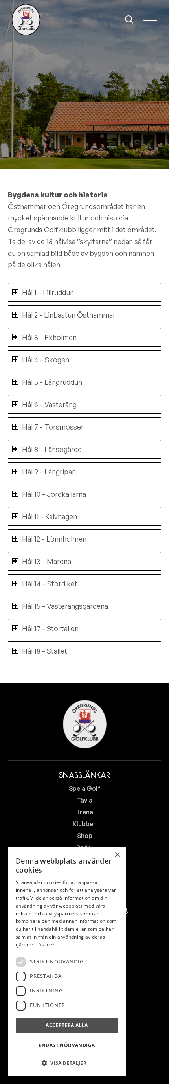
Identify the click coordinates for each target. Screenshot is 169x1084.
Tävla (84, 800)
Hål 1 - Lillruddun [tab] (48, 292)
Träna (84, 812)
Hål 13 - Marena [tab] (46, 561)
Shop (84, 836)
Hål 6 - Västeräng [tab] (49, 404)
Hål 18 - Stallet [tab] (44, 651)
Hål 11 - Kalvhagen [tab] (49, 516)
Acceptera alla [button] (67, 1025)
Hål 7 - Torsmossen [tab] (53, 427)
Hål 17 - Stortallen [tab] (50, 628)
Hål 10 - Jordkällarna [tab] (54, 494)
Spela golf (85, 788)
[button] (67, 1063)
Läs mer (45, 944)
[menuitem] (129, 19)
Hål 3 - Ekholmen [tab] (49, 337)
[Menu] (150, 19)
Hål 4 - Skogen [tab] (45, 359)
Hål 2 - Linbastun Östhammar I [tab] (70, 315)
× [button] (117, 855)
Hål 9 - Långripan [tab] (49, 471)
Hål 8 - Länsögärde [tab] (52, 449)
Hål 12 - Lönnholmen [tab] (54, 539)
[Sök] (129, 19)
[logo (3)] (26, 19)
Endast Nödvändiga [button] (67, 1045)
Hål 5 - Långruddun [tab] (52, 382)
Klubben (85, 824)
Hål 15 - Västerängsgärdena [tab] (65, 606)
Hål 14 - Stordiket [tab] (49, 583)
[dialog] (67, 961)
